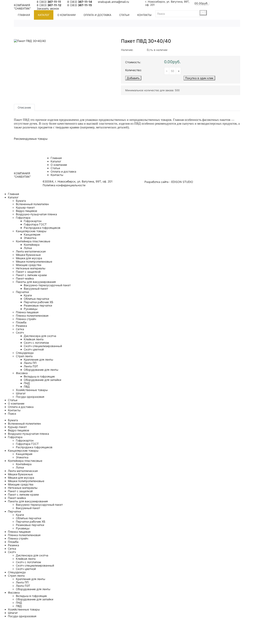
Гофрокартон (32, 221)
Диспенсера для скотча (40, 336)
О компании (66, 14)
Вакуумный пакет (36, 288)
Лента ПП (30, 363)
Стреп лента (24, 356)
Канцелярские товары (31, 231)
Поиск (12, 413)
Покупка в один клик (199, 78)
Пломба (21, 322)
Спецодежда (25, 352)
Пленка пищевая (27, 312)
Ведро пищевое (26, 210)
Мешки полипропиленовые (34, 261)
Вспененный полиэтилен (32, 204)
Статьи (124, 14)
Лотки (28, 248)
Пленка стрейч (26, 319)
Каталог (43, 14)
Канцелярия (32, 234)
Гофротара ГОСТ (35, 224)
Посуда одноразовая (30, 396)
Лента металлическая (31, 251)
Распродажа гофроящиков (42, 227)
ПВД (27, 386)
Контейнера (31, 244)
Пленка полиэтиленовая (32, 315)
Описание (24, 107)
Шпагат (21, 393)
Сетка (20, 329)
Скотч (20, 332)
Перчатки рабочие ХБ (38, 302)
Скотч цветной (34, 349)
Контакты (144, 14)
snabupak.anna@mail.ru (113, 1)
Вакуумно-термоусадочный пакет (47, 285)
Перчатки (22, 292)
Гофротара (23, 217)
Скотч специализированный (43, 346)
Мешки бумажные (28, 254)
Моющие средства (28, 265)
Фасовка (22, 373)
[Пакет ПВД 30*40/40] (30, 40)
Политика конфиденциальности (64, 185)
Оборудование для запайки (42, 379)
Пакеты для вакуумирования (36, 281)
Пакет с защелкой (28, 271)
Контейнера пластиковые (33, 241)
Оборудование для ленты (41, 369)
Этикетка (30, 238)
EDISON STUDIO (182, 181)
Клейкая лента (33, 339)
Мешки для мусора (29, 258)
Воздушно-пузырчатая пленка (36, 214)
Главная (24, 14)
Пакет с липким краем (31, 275)
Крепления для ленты (38, 359)
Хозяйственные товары (32, 390)
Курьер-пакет (25, 207)
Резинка (21, 325)
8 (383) (49, 1)
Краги (28, 295)
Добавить (133, 78)
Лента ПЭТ (31, 366)
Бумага (21, 200)
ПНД (27, 383)
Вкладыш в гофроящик (39, 376)
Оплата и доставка (97, 14)
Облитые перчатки (36, 298)
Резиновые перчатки (38, 305)
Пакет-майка (25, 278)
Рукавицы (31, 308)
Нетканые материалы (30, 268)
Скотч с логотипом (36, 342)
